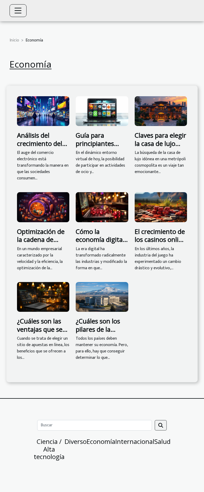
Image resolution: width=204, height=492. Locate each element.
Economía (101, 441)
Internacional (134, 441)
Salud (162, 441)
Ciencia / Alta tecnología (49, 449)
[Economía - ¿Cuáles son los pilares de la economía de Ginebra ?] (102, 296)
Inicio (14, 40)
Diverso (76, 441)
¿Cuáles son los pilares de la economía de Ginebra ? (98, 333)
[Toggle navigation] (18, 10)
